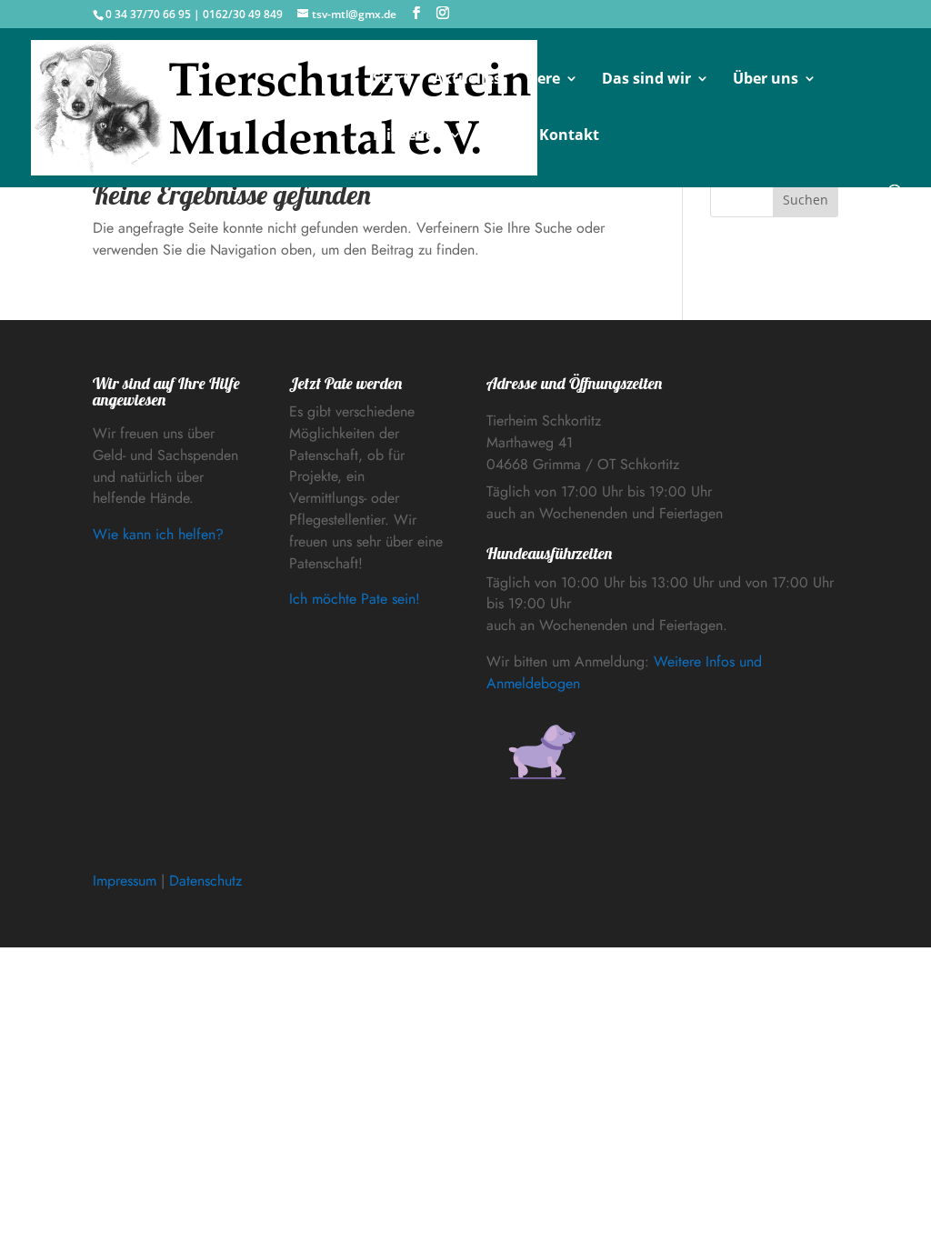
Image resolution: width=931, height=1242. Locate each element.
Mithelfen (408, 136)
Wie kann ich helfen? (158, 534)
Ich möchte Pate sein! (354, 598)
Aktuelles (467, 80)
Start (391, 80)
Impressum (124, 880)
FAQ (501, 136)
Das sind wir (646, 80)
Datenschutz (205, 880)
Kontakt (569, 136)
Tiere (542, 80)
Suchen (805, 199)
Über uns (765, 80)
